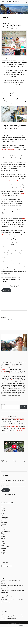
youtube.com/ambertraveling (11, 418)
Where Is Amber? (14, 1)
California (22, 428)
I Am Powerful (19, 420)
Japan (23, 218)
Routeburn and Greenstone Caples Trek (12, 181)
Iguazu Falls (10, 152)
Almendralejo (5, 235)
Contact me (6, 290)
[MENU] (2, 2)
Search (3, 404)
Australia (3, 371)
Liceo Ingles (18, 261)
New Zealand (15, 366)
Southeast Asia (5, 369)
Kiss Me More (18, 430)
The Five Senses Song (11, 427)
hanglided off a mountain (8, 150)
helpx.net (11, 373)
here (6, 85)
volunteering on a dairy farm (9, 179)
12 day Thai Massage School (18, 189)
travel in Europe (12, 380)
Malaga (3, 237)
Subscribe (4, 475)
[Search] (24, 2)
